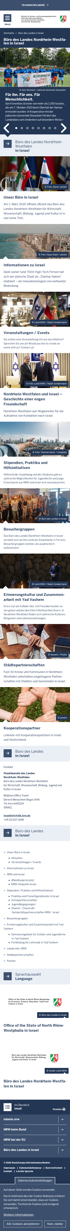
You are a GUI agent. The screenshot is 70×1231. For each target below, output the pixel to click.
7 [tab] (50, 128)
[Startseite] (44, 19)
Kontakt (8, 1171)
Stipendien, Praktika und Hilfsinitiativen (30, 890)
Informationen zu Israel (20, 868)
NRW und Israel (16, 874)
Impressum (9, 1167)
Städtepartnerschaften (20, 954)
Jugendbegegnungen (23, 904)
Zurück (6, 128)
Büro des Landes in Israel (21, 1150)
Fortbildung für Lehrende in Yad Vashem (34, 942)
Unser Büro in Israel (18, 852)
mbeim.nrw (11, 1119)
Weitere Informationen (19, 1215)
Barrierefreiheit (54, 1167)
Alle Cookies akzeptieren (22, 1224)
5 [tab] (38, 128)
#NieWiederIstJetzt (22, 880)
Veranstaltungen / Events (26, 862)
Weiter (63, 128)
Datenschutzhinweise (30, 1167)
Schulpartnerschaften (24, 900)
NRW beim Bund (15, 1129)
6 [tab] (44, 128)
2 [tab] (22, 128)
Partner (11, 961)
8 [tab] (55, 128)
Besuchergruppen (17, 918)
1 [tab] (16, 128)
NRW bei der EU (14, 1140)
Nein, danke (55, 1224)
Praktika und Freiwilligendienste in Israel (35, 896)
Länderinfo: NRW (17, 948)
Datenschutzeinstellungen (35, 1180)
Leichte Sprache (24, 1171)
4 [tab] (33, 128)
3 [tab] (27, 128)
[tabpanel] (35, 84)
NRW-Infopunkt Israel (23, 884)
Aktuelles (16, 858)
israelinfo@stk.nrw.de (17, 815)
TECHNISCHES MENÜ (40, 5)
